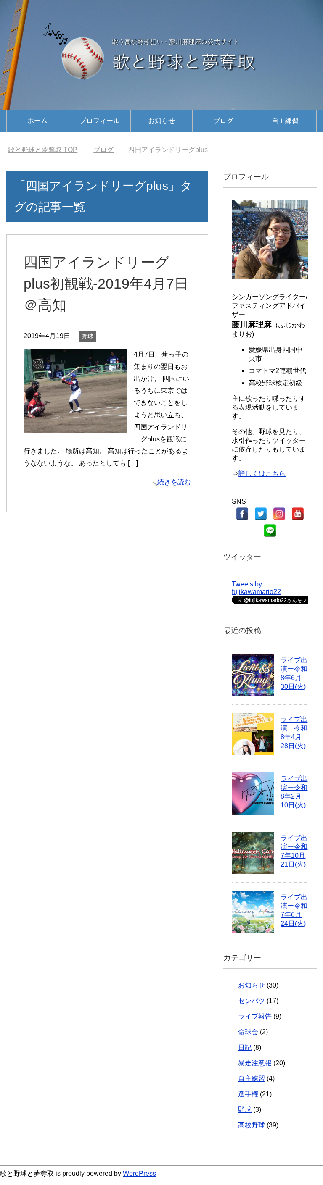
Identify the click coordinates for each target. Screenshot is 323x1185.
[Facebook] (242, 513)
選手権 (248, 1094)
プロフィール (99, 120)
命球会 (248, 1031)
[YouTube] (297, 513)
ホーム (37, 120)
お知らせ (161, 120)
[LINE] (270, 530)
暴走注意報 (255, 1063)
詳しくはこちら (262, 473)
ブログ (223, 120)
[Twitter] (260, 513)
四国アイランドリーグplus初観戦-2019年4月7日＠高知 (106, 283)
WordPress (139, 1173)
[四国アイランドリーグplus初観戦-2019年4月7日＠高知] (75, 426)
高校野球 (251, 1125)
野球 (87, 336)
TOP (42, 149)
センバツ (251, 1000)
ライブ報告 (255, 1016)
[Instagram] (279, 513)
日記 (245, 1047)
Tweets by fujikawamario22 (256, 588)
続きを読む (174, 482)
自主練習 (285, 120)
